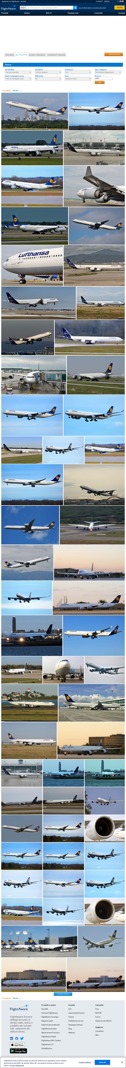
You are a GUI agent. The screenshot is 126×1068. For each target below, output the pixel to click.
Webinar (71, 1033)
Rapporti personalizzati (50, 1025)
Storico (71, 1017)
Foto (97, 1009)
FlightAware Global (48, 1037)
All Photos (21, 55)
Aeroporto (39, 70)
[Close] (122, 1062)
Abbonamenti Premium (50, 1033)
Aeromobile (9, 70)
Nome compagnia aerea (14, 76)
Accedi (23, 1)
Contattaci (99, 1031)
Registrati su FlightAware (11, 1)
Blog (70, 1029)
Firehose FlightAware (49, 1013)
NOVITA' (98, 1013)
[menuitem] (5, 13)
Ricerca (98, 76)
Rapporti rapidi (47, 1021)
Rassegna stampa (75, 1025)
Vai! (100, 82)
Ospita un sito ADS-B (103, 1021)
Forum (97, 1017)
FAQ (97, 1035)
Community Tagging (56, 55)
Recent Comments (37, 55)
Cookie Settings (85, 1062)
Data (66, 76)
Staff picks (39, 76)
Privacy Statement (17, 1065)
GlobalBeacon (46, 1048)
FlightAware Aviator (49, 1029)
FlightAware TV (47, 1044)
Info (69, 1009)
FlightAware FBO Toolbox (51, 1041)
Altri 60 (15, 91)
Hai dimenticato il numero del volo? (92, 8)
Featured (9, 55)
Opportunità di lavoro (76, 1013)
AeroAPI (44, 1009)
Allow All (102, 1062)
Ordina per (69, 70)
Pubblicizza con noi (75, 1021)
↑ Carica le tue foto (114, 54)
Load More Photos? (63, 994)
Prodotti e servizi (48, 1005)
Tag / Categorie (101, 70)
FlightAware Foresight (49, 1017)
